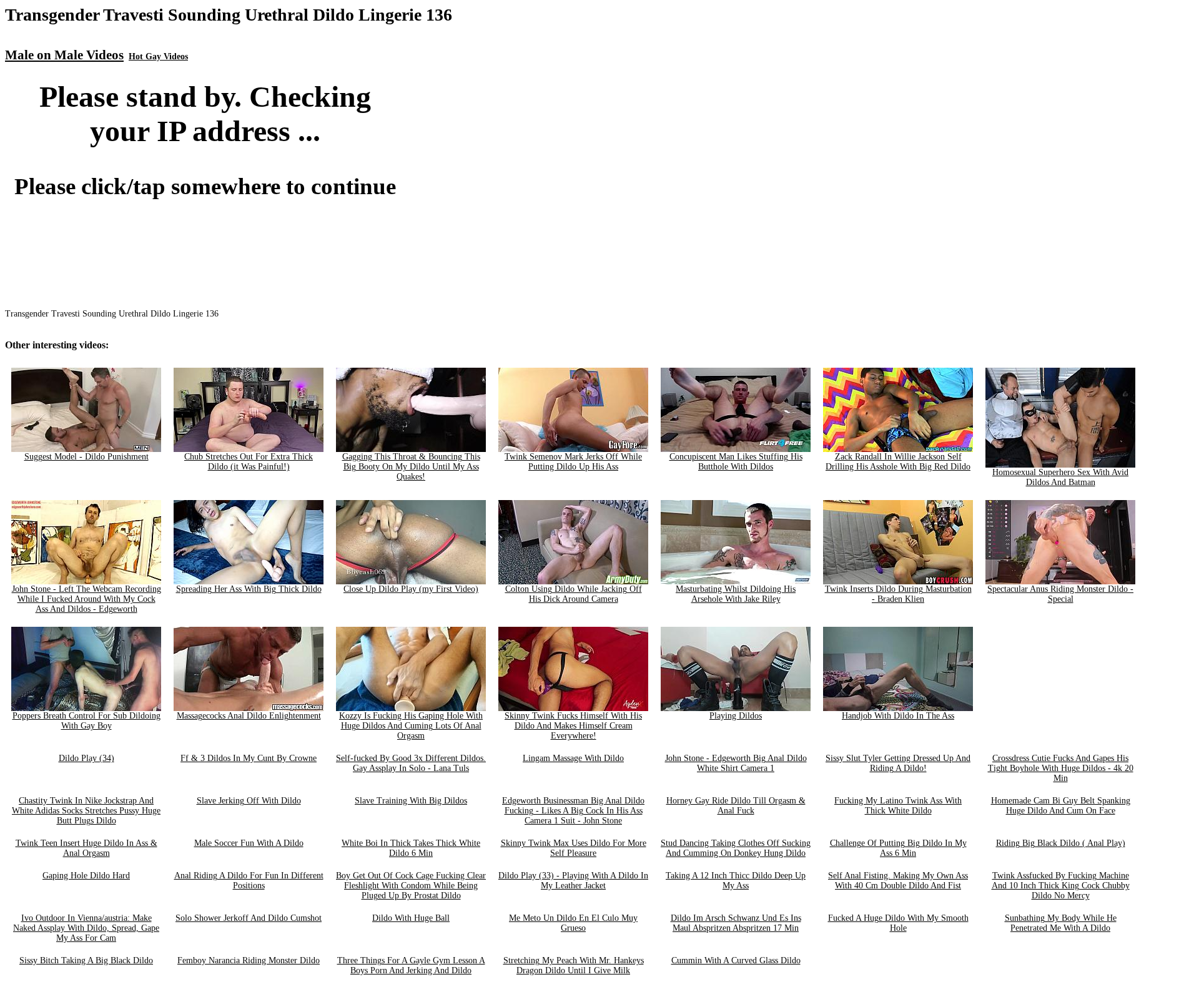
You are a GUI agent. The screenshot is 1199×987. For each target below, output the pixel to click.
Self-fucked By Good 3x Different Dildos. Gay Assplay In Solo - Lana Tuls (411, 763)
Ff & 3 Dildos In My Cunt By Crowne (248, 758)
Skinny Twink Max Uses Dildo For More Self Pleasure (573, 848)
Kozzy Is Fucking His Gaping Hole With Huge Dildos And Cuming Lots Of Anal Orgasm (411, 725)
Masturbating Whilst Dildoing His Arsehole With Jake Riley (736, 594)
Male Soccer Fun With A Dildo (248, 843)
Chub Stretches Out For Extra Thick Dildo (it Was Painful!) (248, 461)
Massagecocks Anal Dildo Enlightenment (249, 715)
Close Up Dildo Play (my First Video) (410, 589)
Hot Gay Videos (158, 56)
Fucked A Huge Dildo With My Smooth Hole (898, 923)
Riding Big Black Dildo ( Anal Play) (1060, 843)
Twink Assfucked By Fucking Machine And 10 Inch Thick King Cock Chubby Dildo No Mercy (1061, 885)
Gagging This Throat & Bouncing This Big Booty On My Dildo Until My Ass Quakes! (411, 466)
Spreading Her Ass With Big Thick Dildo (249, 589)
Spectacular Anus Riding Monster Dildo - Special (1060, 594)
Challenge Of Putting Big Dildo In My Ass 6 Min (898, 848)
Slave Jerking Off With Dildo (249, 800)
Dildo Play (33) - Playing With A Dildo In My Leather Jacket (573, 880)
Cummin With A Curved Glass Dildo (736, 960)
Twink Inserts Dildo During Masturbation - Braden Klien (898, 594)
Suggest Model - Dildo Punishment (86, 456)
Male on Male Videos (64, 54)
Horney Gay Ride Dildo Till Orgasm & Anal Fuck (736, 805)
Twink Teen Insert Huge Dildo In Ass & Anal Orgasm (86, 848)
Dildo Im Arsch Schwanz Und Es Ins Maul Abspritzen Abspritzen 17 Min (736, 923)
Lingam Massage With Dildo (573, 758)
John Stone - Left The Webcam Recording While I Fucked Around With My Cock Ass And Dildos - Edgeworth (86, 599)
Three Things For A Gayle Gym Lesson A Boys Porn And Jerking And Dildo (411, 965)
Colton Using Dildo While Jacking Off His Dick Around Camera (573, 594)
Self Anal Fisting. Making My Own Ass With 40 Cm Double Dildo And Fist (898, 880)
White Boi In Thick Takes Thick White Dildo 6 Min (411, 848)
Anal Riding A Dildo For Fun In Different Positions (248, 880)
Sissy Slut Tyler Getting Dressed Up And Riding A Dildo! (898, 763)
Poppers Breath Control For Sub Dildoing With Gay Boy (86, 720)
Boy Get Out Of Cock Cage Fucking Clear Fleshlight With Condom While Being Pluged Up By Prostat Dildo (411, 885)
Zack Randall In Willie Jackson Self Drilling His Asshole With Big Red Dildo (898, 461)
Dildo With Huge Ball (411, 918)
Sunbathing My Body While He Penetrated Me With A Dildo (1061, 923)
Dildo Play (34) (86, 758)
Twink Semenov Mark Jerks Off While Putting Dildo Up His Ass (573, 461)
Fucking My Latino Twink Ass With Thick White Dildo (898, 805)
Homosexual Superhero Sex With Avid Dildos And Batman (1060, 477)
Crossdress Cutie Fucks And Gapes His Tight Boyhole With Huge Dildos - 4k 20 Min (1060, 768)
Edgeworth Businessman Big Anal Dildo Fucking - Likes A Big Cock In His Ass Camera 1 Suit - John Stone (573, 810)
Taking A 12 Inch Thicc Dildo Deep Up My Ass (736, 880)
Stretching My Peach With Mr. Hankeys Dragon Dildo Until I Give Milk (573, 965)
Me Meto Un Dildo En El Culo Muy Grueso (573, 923)
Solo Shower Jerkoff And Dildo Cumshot (248, 918)
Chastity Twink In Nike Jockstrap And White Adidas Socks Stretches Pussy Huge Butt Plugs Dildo (86, 810)
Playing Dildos (735, 715)
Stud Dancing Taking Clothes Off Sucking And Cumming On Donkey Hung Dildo (736, 848)
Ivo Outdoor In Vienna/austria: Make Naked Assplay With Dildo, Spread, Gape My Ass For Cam (86, 928)
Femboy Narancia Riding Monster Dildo (248, 960)
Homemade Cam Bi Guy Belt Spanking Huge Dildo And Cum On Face (1060, 805)
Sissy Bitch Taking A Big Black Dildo (86, 960)
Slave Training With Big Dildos (411, 800)
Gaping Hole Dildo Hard (86, 875)
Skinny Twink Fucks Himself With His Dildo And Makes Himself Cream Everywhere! (573, 725)
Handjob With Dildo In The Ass (898, 715)
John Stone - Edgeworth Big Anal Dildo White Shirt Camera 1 (736, 763)
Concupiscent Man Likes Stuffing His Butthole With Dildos (735, 461)
